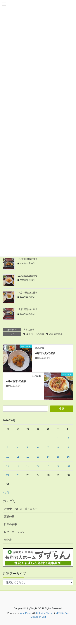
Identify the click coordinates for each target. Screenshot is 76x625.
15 (58, 456)
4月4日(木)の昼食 (16, 381)
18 (17, 465)
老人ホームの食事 (35, 334)
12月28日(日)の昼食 (27, 276)
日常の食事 (28, 329)
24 (7, 475)
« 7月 (6, 492)
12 (27, 456)
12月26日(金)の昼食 (27, 309)
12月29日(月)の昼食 (27, 259)
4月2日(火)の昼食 (45, 353)
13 (38, 456)
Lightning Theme (44, 613)
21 (48, 465)
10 (7, 456)
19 (27, 465)
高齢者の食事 (56, 334)
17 (7, 465)
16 (68, 456)
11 (17, 456)
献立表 (8, 539)
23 (68, 465)
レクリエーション (14, 532)
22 (58, 465)
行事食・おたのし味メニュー (21, 508)
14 (48, 456)
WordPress (25, 613)
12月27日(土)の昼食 (27, 292)
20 (38, 465)
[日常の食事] (17, 358)
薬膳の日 (9, 516)
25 (17, 475)
